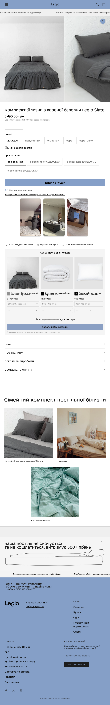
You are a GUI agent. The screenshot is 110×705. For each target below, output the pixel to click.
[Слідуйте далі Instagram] (20, 690)
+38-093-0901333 (36, 602)
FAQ (7, 652)
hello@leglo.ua (35, 606)
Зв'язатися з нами (16, 666)
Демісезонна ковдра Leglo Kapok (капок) (57, 294)
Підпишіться (76, 664)
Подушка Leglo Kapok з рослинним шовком (90, 294)
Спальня (78, 607)
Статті (77, 631)
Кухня (77, 612)
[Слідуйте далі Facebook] (6, 690)
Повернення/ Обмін (17, 647)
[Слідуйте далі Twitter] (13, 690)
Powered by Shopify (61, 698)
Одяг (76, 617)
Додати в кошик (55, 182)
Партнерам (12, 682)
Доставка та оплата (17, 671)
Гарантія (10, 676)
